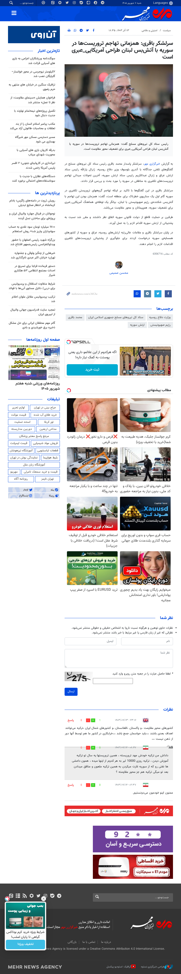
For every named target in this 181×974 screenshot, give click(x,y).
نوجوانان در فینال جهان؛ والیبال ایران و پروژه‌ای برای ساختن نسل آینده (32, 216)
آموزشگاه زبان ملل (34, 464)
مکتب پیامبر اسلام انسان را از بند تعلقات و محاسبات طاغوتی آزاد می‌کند (32, 126)
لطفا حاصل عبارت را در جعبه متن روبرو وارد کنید (142, 674)
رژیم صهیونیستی (160, 325)
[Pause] (124, 372)
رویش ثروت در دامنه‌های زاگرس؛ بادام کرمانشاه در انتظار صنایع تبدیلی (32, 203)
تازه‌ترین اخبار (49, 51)
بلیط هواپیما (50, 457)
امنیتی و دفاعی (149, 31)
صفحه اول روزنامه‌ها (43, 340)
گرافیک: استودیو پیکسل (119, 967)
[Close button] (43, 898)
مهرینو (14, 472)
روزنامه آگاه (21, 479)
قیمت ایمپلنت (18, 443)
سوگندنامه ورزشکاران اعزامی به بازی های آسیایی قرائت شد (33, 60)
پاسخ (71, 720)
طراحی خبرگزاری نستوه (153, 967)
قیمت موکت (18, 415)
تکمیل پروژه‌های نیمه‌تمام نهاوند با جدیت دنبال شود (34, 113)
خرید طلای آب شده (45, 415)
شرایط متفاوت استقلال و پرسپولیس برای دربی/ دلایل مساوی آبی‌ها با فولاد (32, 286)
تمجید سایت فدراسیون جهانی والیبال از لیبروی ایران (32, 312)
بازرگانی (72, 942)
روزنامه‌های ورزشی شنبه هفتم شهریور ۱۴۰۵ (38, 386)
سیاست (167, 31)
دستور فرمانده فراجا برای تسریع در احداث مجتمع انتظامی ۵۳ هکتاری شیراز (34, 271)
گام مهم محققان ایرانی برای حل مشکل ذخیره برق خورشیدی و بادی (32, 325)
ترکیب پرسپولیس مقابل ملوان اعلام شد (33, 299)
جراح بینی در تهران (45, 407)
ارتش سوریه (137, 325)
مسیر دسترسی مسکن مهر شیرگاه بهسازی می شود (35, 139)
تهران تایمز (47, 479)
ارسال (71, 691)
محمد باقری (75, 317)
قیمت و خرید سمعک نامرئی (41, 472)
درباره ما (106, 942)
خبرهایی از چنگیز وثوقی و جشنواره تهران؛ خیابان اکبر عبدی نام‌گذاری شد (33, 255)
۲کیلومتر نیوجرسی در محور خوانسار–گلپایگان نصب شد (33, 74)
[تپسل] (68, 342)
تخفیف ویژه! (25, 944)
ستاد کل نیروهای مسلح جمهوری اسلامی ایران (115, 317)
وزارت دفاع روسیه (160, 317)
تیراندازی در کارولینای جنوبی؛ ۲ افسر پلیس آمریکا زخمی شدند (33, 165)
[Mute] (131, 372)
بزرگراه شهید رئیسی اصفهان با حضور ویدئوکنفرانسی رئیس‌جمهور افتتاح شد (32, 242)
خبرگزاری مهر (152, 164)
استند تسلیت (22, 422)
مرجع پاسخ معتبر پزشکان (34, 436)
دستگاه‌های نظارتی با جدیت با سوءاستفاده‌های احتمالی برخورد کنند (33, 178)
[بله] (52, 896)
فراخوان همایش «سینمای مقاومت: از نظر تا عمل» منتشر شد (32, 100)
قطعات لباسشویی (47, 450)
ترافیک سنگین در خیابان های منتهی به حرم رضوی (32, 87)
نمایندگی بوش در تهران (24, 457)
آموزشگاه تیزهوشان (21, 450)
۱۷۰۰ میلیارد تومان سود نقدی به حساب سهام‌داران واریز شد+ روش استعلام (31, 229)
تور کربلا (48, 422)
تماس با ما (88, 942)
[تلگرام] (59, 896)
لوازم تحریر (18, 407)
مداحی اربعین (48, 429)
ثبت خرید (92, 370)
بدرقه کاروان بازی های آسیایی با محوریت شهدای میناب (36, 152)
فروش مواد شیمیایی (45, 443)
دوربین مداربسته (21, 429)
